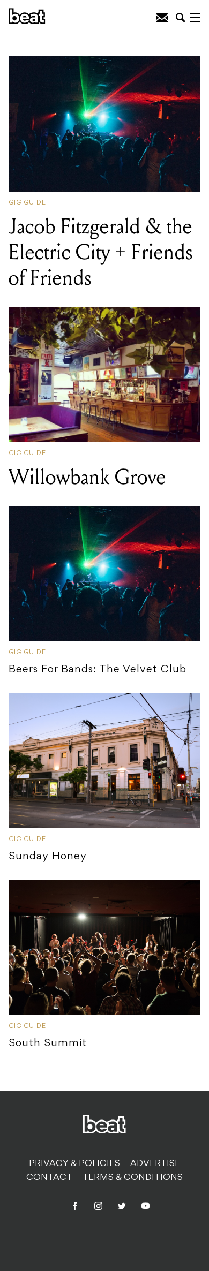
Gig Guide (27, 203)
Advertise (155, 1164)
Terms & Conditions (133, 1178)
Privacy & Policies (74, 1164)
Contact (49, 1178)
